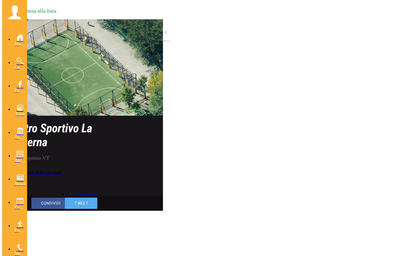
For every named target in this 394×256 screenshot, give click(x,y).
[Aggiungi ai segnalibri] (139, 203)
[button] (14, 12)
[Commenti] (152, 203)
